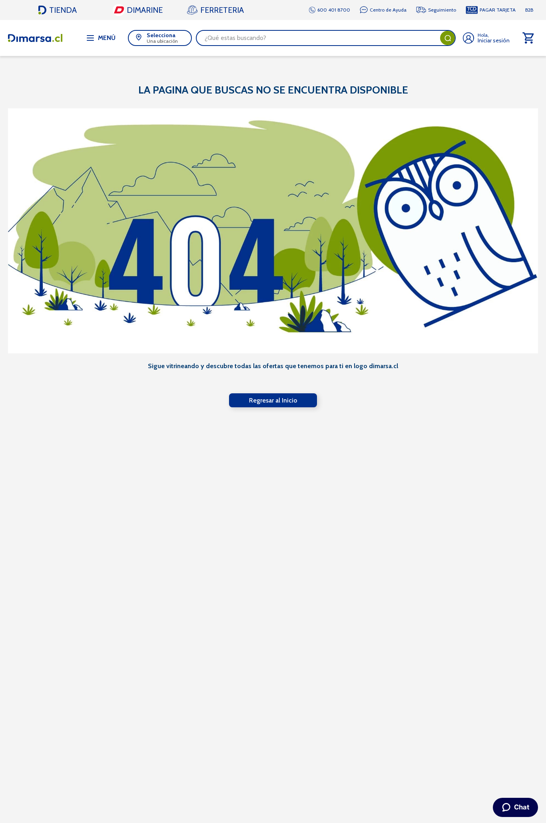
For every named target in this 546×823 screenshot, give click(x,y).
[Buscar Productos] (447, 38)
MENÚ (107, 38)
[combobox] (326, 38)
